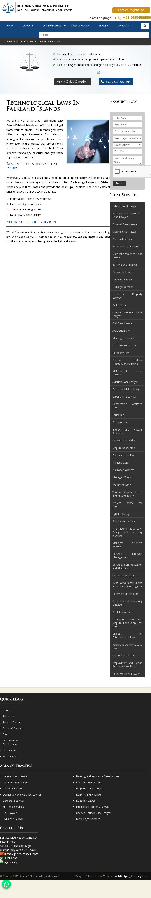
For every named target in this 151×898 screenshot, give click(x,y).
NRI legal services (13, 806)
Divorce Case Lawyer (88, 782)
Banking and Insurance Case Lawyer (97, 776)
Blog (5, 734)
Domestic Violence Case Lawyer (22, 794)
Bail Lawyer (10, 813)
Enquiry (103, 25)
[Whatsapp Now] (6, 884)
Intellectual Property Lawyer (92, 806)
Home (10, 25)
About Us (28, 25)
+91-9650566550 (136, 17)
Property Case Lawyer (89, 788)
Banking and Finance (88, 794)
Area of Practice (52, 25)
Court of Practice (80, 25)
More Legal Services (88, 819)
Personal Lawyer (13, 788)
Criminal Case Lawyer (15, 782)
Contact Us (124, 25)
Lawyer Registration (131, 10)
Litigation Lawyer (86, 800)
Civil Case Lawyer (13, 819)
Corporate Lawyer (13, 800)
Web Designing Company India (131, 876)
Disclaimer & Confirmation (10, 742)
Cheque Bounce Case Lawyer (93, 813)
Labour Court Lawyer (15, 776)
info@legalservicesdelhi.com (21, 854)
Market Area (10, 756)
